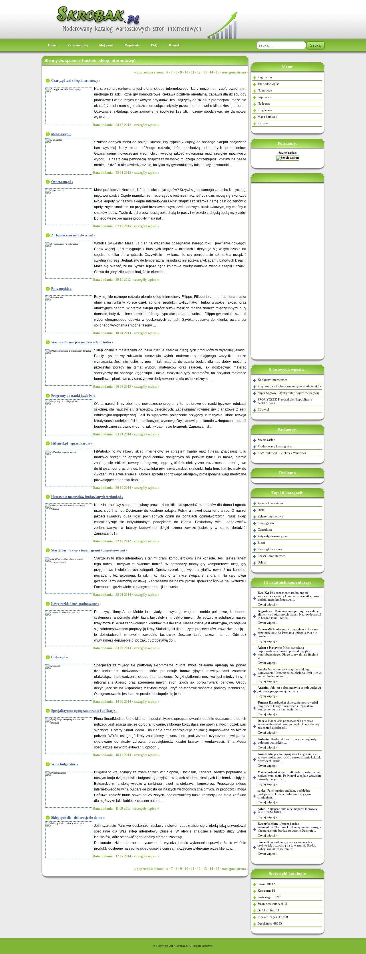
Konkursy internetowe (272, 379)
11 (192, 72)
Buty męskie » (61, 289)
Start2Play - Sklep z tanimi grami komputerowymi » (89, 550)
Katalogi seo (266, 523)
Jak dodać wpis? (268, 83)
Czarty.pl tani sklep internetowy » (76, 81)
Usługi (262, 562)
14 (211, 72)
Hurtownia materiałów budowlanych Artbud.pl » (87, 497)
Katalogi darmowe (270, 549)
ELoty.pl (263, 409)
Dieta (261, 509)
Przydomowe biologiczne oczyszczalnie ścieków (290, 386)
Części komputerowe (271, 555)
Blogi (261, 542)
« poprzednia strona (149, 72)
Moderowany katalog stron (275, 446)
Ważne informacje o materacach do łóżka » (82, 342)
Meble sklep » (61, 134)
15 (217, 72)
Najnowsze (265, 90)
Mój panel (106, 45)
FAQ (154, 45)
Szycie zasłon (266, 439)
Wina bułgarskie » (64, 764)
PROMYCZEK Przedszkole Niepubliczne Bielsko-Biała (285, 401)
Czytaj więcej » (268, 604)
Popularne (264, 97)
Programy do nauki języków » (73, 396)
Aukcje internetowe (270, 503)
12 (198, 72)
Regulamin (132, 45)
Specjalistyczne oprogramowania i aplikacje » (84, 711)
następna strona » (235, 72)
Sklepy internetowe (270, 516)
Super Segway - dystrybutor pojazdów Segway (289, 393)
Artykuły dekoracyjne (272, 536)
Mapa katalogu (267, 116)
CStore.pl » (59, 657)
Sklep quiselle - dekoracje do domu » (78, 818)
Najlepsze (264, 103)
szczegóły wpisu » (146, 125)
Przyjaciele (265, 110)
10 (186, 72)
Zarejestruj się (78, 45)
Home (52, 45)
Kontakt (175, 45)
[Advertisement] (288, 270)
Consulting (265, 529)
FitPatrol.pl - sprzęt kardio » (72, 443)
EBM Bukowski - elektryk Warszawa (287, 152)
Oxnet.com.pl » (62, 182)
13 (205, 72)
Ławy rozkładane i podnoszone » (75, 604)
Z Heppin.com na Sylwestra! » (73, 235)
